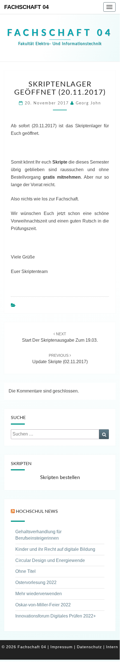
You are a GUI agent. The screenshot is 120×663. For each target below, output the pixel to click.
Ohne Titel (25, 571)
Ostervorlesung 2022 (36, 582)
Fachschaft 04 (26, 7)
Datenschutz (89, 647)
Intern (112, 647)
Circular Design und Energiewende (50, 560)
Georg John (88, 103)
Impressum (61, 647)
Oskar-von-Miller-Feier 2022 (43, 604)
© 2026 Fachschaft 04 (24, 647)
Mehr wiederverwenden (38, 593)
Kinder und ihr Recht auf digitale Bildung (55, 549)
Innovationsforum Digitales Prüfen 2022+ (55, 616)
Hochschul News (37, 511)
